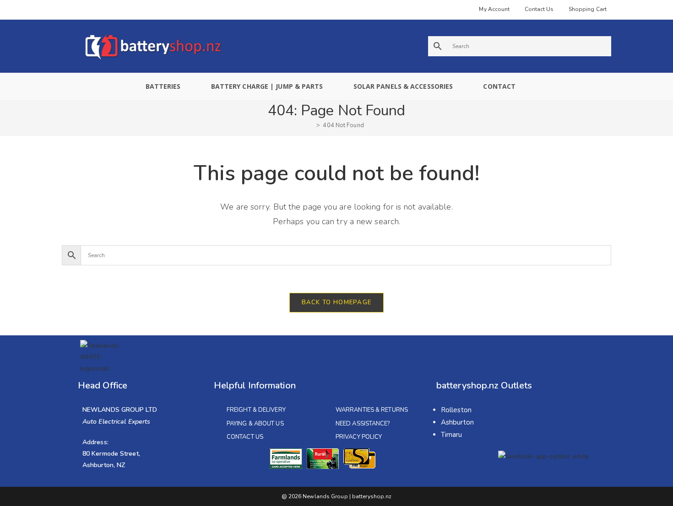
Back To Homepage (337, 302)
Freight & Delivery (256, 410)
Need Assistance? (363, 424)
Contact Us (245, 437)
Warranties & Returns (372, 410)
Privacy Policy (359, 437)
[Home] (311, 125)
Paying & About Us (255, 424)
